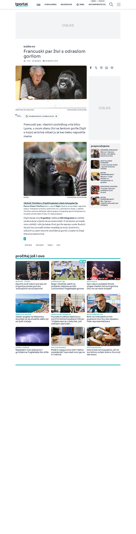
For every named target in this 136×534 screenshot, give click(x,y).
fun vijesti (40, 245)
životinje (28, 245)
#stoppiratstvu (97, 4)
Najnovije (66, 4)
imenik (93, 1)
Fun (38, 4)
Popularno (51, 4)
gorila (50, 245)
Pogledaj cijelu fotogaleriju (63, 203)
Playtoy (101, 1)
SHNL (81, 4)
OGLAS (68, 25)
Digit (58, 245)
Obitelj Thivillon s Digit (36, 203)
